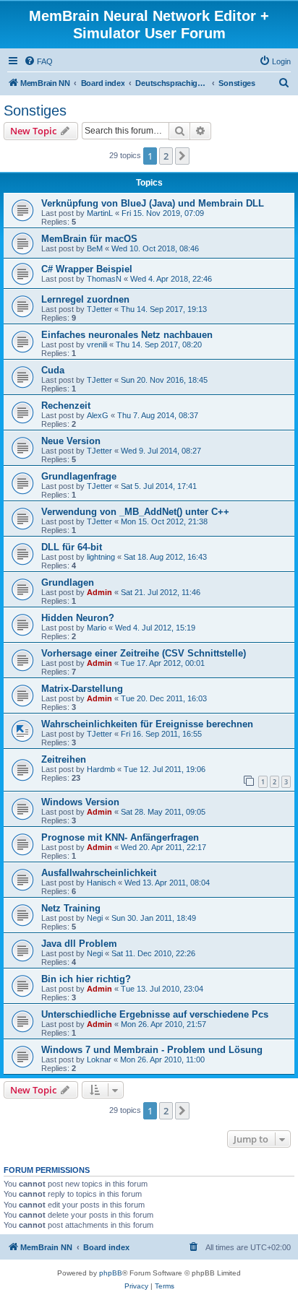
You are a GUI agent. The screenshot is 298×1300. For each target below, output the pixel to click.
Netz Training (71, 908)
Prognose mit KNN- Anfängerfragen (120, 837)
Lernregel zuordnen (85, 299)
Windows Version (80, 802)
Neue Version (71, 441)
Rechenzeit (65, 405)
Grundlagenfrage (78, 476)
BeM (95, 248)
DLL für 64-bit (71, 547)
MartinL (100, 213)
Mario (96, 627)
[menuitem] (38, 61)
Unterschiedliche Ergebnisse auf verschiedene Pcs (154, 1014)
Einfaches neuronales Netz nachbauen (127, 334)
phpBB (110, 1273)
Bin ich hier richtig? (86, 979)
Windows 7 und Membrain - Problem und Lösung (152, 1049)
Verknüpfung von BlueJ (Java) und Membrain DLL (152, 203)
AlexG (97, 415)
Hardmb (101, 769)
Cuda (52, 370)
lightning (101, 556)
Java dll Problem (79, 943)
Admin (99, 592)
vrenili (97, 344)
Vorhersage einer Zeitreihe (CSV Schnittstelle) (143, 653)
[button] (182, 156)
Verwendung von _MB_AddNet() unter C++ (135, 511)
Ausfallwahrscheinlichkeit (98, 872)
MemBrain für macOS (89, 238)
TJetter (99, 309)
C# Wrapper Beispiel (86, 269)
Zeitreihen (63, 759)
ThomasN (104, 278)
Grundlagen (67, 582)
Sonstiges (35, 110)
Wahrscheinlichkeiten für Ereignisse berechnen (147, 724)
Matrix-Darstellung (82, 688)
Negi (95, 918)
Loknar (99, 1059)
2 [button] (166, 156)
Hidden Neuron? (77, 617)
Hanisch (101, 882)
